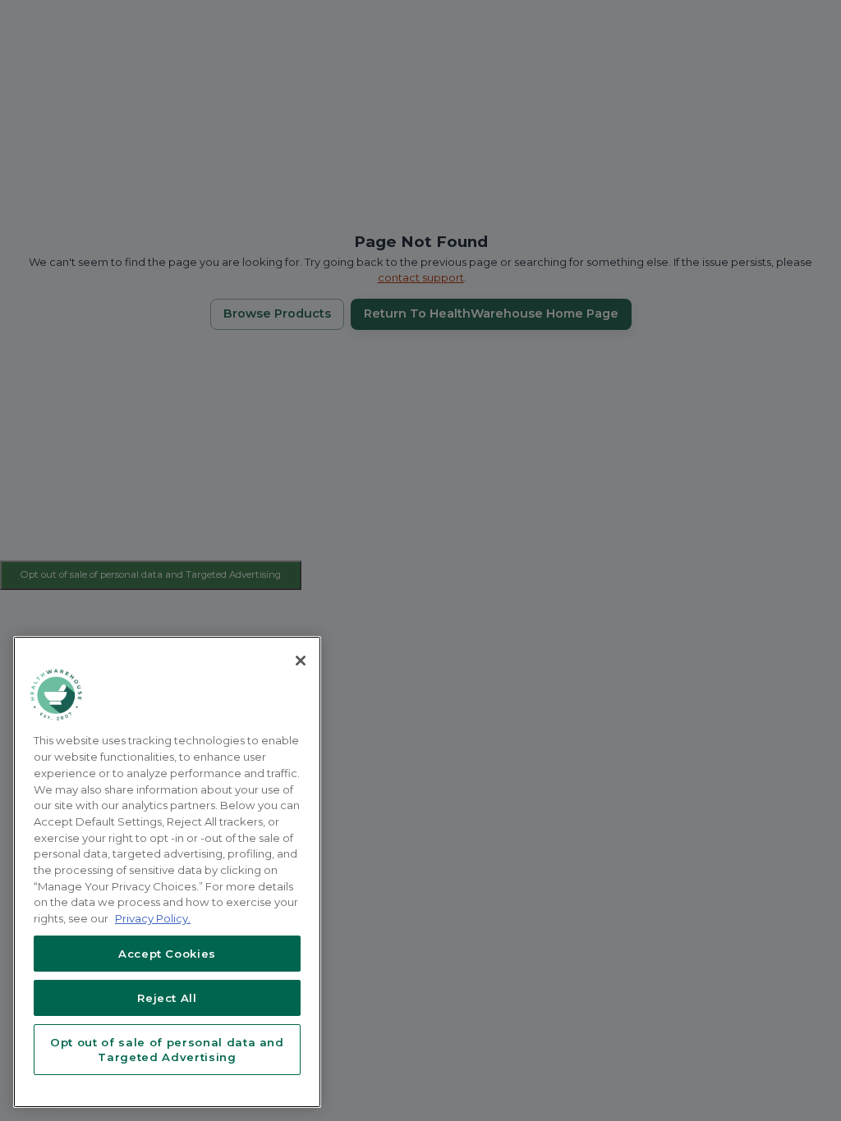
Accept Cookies (167, 953)
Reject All (167, 997)
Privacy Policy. (153, 918)
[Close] (301, 661)
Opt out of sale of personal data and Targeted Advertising (167, 1050)
